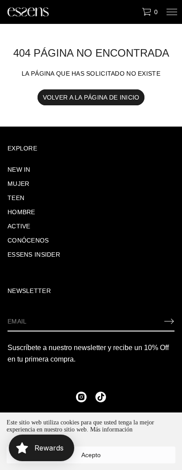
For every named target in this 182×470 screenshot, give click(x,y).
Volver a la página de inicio (91, 97)
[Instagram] (81, 397)
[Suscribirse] (169, 321)
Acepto (91, 454)
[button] (149, 12)
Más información (111, 429)
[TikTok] (100, 397)
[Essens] (28, 12)
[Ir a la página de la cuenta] (132, 14)
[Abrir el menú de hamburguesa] (172, 12)
